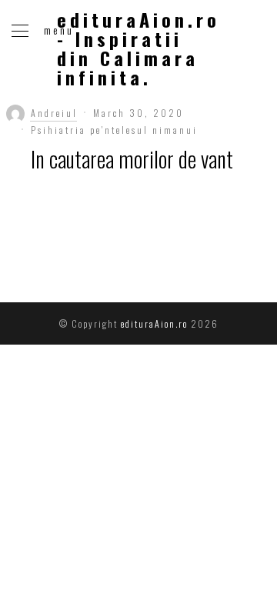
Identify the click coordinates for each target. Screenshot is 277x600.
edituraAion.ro (153, 323)
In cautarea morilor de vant (132, 159)
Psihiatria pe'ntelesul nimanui (114, 129)
